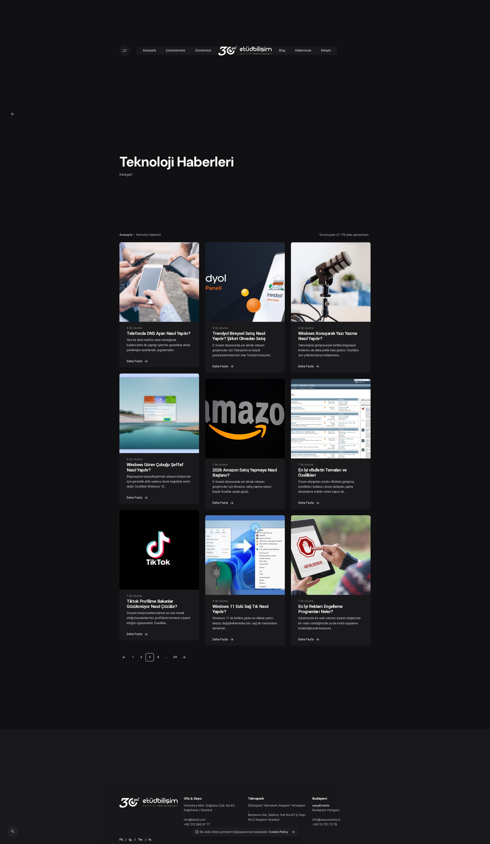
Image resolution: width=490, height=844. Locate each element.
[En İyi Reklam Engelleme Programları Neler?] (331, 555)
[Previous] (124, 657)
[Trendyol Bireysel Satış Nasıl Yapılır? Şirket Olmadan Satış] (245, 282)
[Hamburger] (124, 50)
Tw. (140, 839)
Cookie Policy (278, 832)
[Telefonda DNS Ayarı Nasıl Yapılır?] (159, 282)
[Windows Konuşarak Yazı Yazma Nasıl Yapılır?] (331, 282)
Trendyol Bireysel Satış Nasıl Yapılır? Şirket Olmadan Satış (238, 336)
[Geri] (12, 114)
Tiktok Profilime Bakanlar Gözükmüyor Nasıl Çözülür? (152, 604)
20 (175, 657)
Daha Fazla (134, 361)
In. (150, 839)
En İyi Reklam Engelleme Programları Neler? (320, 609)
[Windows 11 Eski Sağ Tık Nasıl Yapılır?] (245, 555)
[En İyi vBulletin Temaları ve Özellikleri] (331, 418)
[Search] (12, 831)
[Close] (293, 832)
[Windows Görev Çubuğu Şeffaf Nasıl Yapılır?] (159, 413)
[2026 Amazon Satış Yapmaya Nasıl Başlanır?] (245, 418)
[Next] (184, 657)
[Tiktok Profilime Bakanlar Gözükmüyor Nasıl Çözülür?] (159, 550)
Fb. (121, 839)
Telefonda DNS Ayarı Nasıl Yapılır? (158, 333)
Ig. (130, 839)
